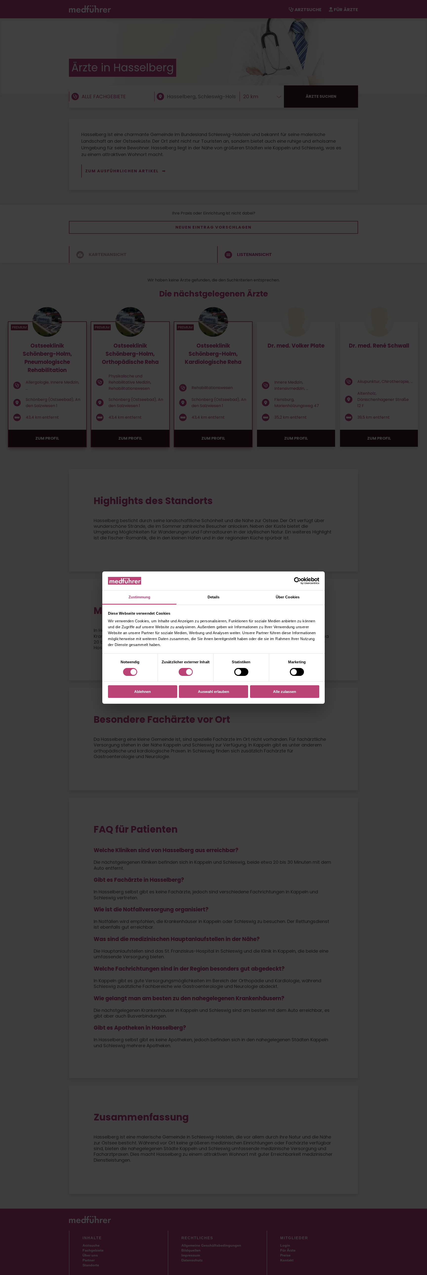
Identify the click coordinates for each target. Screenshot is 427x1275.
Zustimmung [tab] (139, 597)
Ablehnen (142, 691)
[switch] (186, 672)
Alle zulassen (284, 691)
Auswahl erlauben (213, 691)
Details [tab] (214, 597)
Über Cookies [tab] (287, 597)
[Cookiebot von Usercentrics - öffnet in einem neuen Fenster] (297, 581)
